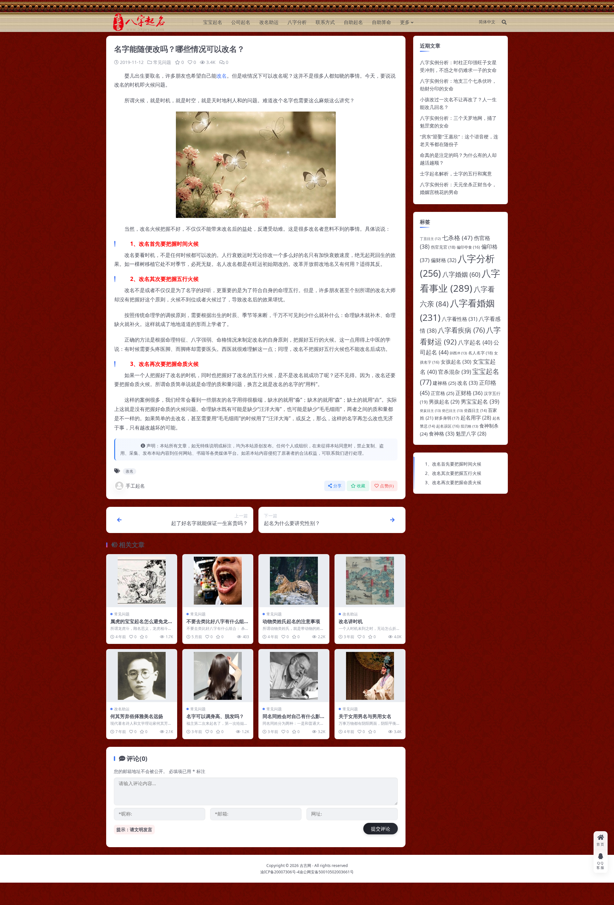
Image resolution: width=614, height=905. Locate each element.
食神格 (441, 433)
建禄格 (444, 383)
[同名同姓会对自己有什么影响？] (294, 675)
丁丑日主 (430, 238)
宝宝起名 (212, 22)
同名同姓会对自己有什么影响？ (291, 719)
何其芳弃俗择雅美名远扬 (136, 716)
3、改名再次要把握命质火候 (453, 482)
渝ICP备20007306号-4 (279, 872)
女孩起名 (456, 361)
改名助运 (269, 22)
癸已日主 (452, 410)
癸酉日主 (475, 410)
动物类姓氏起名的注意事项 (291, 621)
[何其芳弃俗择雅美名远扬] (141, 675)
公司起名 (240, 22)
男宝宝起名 (480, 401)
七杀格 (457, 238)
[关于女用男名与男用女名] (370, 675)
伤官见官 (443, 247)
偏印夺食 (468, 247)
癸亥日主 (430, 410)
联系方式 (325, 22)
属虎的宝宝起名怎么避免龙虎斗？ (141, 624)
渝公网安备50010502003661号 (326, 872)
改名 (221, 75)
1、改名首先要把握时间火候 (453, 464)
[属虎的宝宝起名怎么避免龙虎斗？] (141, 580)
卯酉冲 (458, 353)
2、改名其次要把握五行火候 (453, 473)
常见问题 (162, 62)
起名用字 (475, 417)
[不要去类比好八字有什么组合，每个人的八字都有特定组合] (218, 580)
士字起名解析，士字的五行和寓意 (456, 173)
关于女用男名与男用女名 (365, 716)
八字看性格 (459, 318)
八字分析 (297, 22)
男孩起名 (444, 401)
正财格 (469, 393)
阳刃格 (469, 426)
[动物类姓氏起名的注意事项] (294, 580)
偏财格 (443, 260)
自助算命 (381, 22)
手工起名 (135, 486)
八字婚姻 (461, 274)
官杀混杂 (454, 371)
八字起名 (475, 342)
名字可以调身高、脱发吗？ (215, 716)
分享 (337, 485)
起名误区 (448, 426)
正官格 (442, 393)
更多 (405, 22)
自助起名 (353, 22)
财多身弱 (447, 418)
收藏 (361, 485)
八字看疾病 (461, 330)
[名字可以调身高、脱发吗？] (218, 675)
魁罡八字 (471, 433)
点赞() (387, 485)
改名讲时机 (351, 621)
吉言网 (305, 865)
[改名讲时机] (370, 580)
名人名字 (480, 353)
